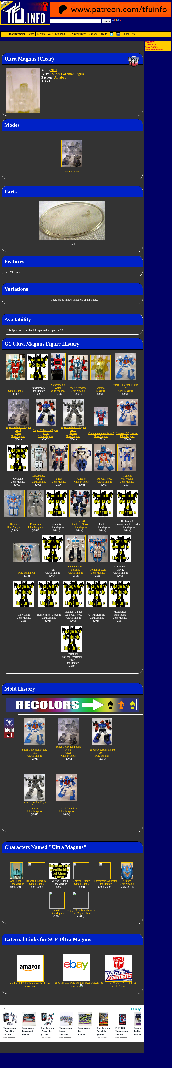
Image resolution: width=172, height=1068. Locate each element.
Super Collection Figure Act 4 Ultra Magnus (45, 433)
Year (50, 33)
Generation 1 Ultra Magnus (16, 882)
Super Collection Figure (68, 74)
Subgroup (60, 33)
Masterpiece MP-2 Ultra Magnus (38, 478)
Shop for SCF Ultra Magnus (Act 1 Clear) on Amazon (30, 984)
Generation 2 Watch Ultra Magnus (58, 387)
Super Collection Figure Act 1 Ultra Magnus (125, 387)
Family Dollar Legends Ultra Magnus (75, 569)
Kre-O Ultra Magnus (57, 912)
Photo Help (129, 33)
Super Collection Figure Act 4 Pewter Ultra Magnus (73, 432)
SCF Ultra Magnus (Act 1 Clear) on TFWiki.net (118, 984)
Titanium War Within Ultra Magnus (127, 478)
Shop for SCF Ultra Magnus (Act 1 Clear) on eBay (77, 984)
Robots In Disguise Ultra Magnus (36, 882)
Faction (41, 33)
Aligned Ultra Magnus (127, 882)
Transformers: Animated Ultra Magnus (104, 882)
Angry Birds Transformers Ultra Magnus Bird (81, 912)
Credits (103, 33)
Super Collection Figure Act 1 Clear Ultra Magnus (18, 432)
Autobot (60, 77)
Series (31, 33)
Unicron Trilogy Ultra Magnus (81, 882)
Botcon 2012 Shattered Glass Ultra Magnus (79, 524)
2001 (53, 70)
